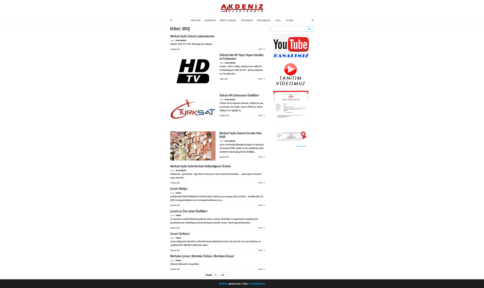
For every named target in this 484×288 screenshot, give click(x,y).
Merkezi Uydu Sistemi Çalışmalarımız (192, 36)
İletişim (289, 20)
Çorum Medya (178, 188)
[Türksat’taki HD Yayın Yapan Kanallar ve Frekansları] (193, 71)
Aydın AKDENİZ (181, 40)
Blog (278, 20)
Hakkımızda (210, 20)
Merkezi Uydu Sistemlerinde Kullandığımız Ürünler (200, 166)
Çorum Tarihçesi (179, 233)
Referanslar (247, 20)
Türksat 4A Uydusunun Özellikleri (239, 95)
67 (223, 274)
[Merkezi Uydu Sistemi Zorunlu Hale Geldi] (193, 145)
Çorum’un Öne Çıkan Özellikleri (188, 211)
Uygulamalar (263, 20)
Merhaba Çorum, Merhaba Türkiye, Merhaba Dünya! (202, 256)
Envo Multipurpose (257, 283)
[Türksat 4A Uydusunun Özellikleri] (193, 110)
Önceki (209, 274)
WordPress (223, 283)
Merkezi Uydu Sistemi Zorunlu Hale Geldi (240, 135)
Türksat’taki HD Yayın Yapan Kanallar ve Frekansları (241, 57)
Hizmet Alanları (228, 20)
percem (178, 193)
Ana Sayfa (196, 20)
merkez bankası (301, 146)
